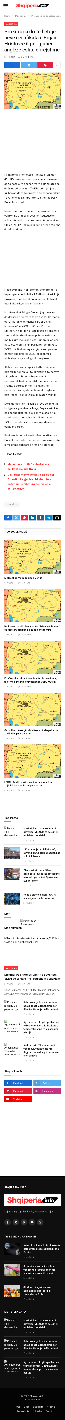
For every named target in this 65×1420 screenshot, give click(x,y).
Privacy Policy (32, 1399)
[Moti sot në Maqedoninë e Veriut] (32, 556)
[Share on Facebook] (12, 65)
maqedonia (12, 504)
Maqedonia (11, 24)
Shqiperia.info (37, 1396)
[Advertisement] (33, 141)
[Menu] (5, 5)
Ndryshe (37, 1411)
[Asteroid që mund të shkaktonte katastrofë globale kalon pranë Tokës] (12, 1249)
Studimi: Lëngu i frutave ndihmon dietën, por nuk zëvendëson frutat (37, 1290)
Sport (49, 1411)
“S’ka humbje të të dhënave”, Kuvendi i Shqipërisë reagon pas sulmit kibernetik (41, 853)
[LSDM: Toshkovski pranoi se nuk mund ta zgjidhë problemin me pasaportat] (32, 761)
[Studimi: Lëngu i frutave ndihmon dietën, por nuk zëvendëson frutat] (12, 1291)
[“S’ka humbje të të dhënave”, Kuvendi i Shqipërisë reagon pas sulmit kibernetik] (12, 853)
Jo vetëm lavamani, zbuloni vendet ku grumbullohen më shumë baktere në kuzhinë (39, 1270)
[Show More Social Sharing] (57, 65)
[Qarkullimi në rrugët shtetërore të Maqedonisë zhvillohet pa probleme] (32, 709)
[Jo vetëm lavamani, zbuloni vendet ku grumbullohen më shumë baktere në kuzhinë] (12, 1270)
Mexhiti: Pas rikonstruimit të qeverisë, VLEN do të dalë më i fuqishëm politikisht (40, 832)
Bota (26, 1406)
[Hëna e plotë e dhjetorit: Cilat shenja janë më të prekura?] (12, 899)
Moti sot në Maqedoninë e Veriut (23, 578)
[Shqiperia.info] (32, 5)
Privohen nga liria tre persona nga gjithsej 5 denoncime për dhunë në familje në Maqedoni (40, 1006)
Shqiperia (38, 1406)
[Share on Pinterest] (45, 65)
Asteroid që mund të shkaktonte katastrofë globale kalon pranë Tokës (41, 1249)
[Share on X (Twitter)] (29, 65)
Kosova (51, 1406)
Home (17, 1406)
